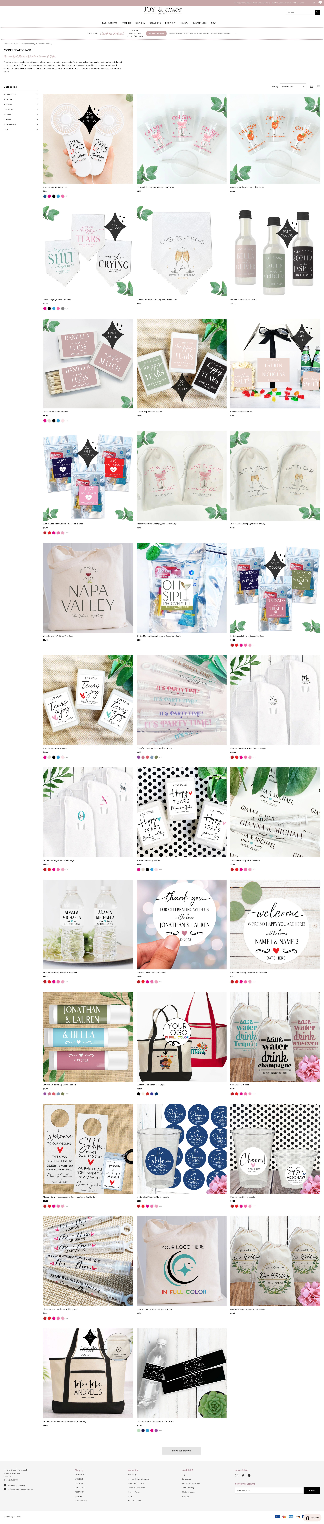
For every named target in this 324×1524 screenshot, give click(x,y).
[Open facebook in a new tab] (242, 1475)
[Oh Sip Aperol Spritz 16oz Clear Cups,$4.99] (275, 139)
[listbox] (293, 86)
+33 (66, 308)
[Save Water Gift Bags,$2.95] (275, 1037)
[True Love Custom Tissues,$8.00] (88, 700)
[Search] (317, 12)
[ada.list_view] (318, 86)
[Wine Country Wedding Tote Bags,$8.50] (88, 588)
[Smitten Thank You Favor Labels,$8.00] (182, 924)
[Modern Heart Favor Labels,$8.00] (275, 1149)
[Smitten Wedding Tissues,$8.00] (182, 812)
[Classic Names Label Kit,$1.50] (275, 363)
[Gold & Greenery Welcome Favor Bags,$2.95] (275, 1261)
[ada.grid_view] (311, 86)
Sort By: (275, 87)
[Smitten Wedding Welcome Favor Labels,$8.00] (275, 924)
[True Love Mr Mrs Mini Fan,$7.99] (88, 139)
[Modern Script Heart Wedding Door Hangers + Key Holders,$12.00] (88, 1149)
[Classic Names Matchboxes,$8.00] (88, 363)
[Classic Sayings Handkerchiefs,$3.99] (88, 251)
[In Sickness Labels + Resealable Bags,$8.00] (275, 588)
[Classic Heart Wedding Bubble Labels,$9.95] (88, 1261)
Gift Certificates (134, 1500)
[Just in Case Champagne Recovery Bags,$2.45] (275, 476)
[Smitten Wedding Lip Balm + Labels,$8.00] (88, 1037)
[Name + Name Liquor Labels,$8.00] (275, 251)
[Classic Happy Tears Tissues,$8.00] (182, 363)
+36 (66, 533)
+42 (66, 421)
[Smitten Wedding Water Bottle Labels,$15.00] (88, 924)
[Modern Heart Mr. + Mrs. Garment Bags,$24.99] (275, 700)
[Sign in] (313, 3)
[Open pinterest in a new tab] (249, 1475)
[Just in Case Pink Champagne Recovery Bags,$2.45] (182, 476)
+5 (66, 196)
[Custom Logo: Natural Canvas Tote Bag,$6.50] (182, 1261)
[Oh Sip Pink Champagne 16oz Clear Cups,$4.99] (182, 139)
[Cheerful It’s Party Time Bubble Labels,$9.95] (182, 700)
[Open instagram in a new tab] (236, 1475)
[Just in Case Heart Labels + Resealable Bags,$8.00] (88, 476)
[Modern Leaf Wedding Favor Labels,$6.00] (182, 1149)
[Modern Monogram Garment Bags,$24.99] (88, 812)
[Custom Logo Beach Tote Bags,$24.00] (182, 1037)
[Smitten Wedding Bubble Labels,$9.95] (275, 812)
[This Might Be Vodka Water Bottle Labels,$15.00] (182, 1373)
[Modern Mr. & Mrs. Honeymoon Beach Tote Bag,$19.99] (88, 1373)
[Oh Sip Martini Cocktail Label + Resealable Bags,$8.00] (182, 588)
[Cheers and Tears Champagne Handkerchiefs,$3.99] (182, 251)
